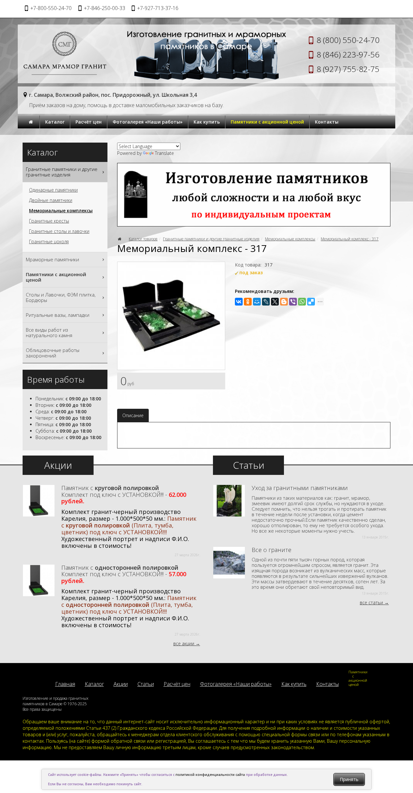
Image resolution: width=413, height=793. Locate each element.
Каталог (55, 122)
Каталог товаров (143, 239)
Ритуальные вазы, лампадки (57, 315)
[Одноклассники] (248, 302)
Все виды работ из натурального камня (49, 332)
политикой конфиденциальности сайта (210, 774)
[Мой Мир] (257, 302)
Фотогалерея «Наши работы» (148, 122)
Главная (65, 684)
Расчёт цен (89, 122)
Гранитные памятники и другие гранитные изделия (211, 239)
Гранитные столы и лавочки (59, 231)
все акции (183, 643)
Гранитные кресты (49, 221)
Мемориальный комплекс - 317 (349, 239)
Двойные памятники (50, 200)
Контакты (326, 122)
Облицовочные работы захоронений (52, 353)
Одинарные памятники (53, 190)
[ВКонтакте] (239, 302)
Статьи (145, 684)
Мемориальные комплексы (290, 239)
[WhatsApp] (302, 302)
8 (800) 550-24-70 (348, 40)
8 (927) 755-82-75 (348, 69)
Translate (164, 153)
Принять (349, 779)
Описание (133, 415)
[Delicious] (311, 302)
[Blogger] (284, 302)
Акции (121, 684)
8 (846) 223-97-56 (348, 54)
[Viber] (293, 302)
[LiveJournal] (266, 302)
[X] (275, 302)
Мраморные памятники (52, 259)
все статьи (371, 602)
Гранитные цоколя (49, 241)
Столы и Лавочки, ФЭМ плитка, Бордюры (61, 297)
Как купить (207, 122)
